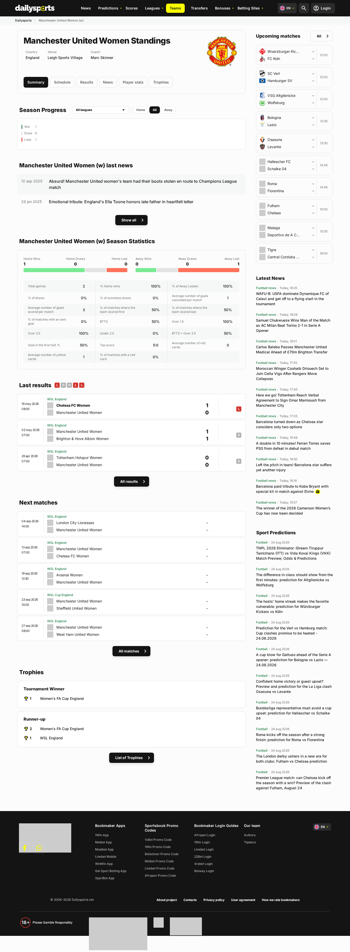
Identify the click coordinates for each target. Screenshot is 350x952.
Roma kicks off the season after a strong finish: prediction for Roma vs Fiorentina (290, 737)
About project (167, 900)
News (86, 8)
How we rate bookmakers (281, 900)
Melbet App (103, 842)
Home (140, 110)
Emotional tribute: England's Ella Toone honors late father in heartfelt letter (121, 201)
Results (86, 82)
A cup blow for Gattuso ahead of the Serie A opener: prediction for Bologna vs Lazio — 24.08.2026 (293, 659)
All (155, 110)
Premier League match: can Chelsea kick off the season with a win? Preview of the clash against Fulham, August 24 (293, 782)
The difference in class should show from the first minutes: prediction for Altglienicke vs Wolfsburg (294, 579)
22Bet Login (202, 856)
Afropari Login (204, 835)
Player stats (133, 82)
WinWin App (104, 864)
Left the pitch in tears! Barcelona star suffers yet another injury (294, 467)
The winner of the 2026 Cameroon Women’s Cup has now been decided (293, 510)
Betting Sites (249, 8)
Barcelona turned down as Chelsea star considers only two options (289, 424)
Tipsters (250, 842)
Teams (175, 8)
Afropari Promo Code (160, 875)
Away (168, 110)
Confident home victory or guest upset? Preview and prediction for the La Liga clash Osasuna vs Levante (294, 686)
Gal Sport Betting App (110, 871)
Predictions (108, 8)
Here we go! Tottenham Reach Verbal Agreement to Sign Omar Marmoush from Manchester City (291, 400)
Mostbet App (104, 849)
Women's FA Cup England (62, 698)
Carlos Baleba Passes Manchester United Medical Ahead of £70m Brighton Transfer (291, 349)
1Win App (102, 835)
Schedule (62, 82)
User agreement (243, 900)
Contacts (190, 900)
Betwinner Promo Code (162, 854)
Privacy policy (213, 900)
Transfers (199, 8)
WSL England (51, 738)
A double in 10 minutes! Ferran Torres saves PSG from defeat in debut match (293, 446)
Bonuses (222, 8)
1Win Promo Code (158, 847)
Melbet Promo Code (159, 861)
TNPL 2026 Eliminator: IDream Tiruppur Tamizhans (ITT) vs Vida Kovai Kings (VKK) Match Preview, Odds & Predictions (293, 553)
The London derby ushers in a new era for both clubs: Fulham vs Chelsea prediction (291, 758)
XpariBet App (104, 878)
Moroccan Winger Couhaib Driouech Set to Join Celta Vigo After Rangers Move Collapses (292, 373)
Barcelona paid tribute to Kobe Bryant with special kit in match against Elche (292, 489)
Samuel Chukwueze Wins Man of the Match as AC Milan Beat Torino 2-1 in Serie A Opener (293, 325)
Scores (132, 8)
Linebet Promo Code (159, 868)
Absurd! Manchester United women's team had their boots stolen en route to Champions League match (143, 184)
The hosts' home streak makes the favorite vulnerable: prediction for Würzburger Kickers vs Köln (292, 606)
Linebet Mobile (105, 856)
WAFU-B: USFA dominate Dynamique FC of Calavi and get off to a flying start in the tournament (292, 298)
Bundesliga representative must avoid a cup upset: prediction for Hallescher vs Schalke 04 (294, 713)
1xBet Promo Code (158, 840)
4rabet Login (203, 864)
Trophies (161, 82)
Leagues (152, 8)
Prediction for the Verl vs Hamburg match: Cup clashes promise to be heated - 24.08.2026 (291, 633)
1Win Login (202, 842)
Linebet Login (204, 849)
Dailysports (23, 20)
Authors (249, 835)
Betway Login (204, 871)
